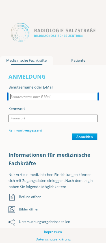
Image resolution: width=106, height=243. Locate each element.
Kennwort (16, 108)
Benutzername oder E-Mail (30, 87)
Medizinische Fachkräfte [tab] (26, 60)
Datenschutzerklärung (53, 239)
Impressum (53, 231)
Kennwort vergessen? (25, 130)
